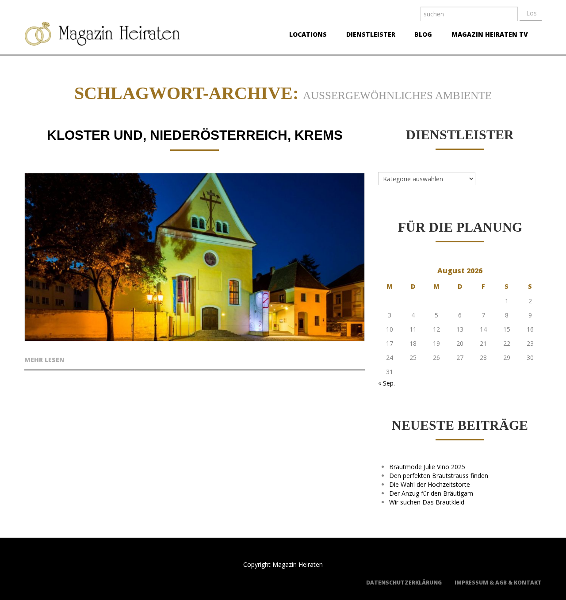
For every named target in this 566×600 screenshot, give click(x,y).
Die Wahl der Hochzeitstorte (429, 484)
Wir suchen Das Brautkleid (426, 502)
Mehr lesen (44, 360)
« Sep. (386, 383)
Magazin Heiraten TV (487, 35)
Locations (305, 35)
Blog (420, 35)
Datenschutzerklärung (404, 582)
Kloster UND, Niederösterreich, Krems (195, 135)
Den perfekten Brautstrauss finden (438, 475)
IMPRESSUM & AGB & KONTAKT (498, 582)
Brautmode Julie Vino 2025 (427, 466)
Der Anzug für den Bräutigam (431, 493)
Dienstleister (368, 35)
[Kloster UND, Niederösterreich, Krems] (194, 257)
